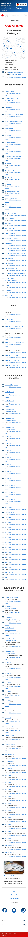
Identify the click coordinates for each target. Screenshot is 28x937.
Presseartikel (9, 876)
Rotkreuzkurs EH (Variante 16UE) (14, 326)
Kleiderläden (8, 517)
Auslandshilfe (8, 107)
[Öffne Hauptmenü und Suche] (25, 15)
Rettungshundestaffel (11, 268)
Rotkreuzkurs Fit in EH (11, 365)
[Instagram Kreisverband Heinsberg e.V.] (23, 910)
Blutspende (8, 135)
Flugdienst (8, 184)
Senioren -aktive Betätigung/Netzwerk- (11, 279)
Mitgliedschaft (9, 243)
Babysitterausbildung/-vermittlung (14, 114)
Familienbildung (9, 170)
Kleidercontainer (9, 512)
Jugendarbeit (8, 223)
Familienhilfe (8, 177)
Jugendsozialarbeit (10, 228)
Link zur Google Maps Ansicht (17, 77)
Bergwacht (8, 436)
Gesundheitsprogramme (12, 198)
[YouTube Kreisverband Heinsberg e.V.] (14, 910)
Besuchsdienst (9, 128)
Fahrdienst (8, 163)
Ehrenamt (7, 149)
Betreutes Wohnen (10, 485)
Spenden (7, 285)
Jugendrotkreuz (9, 507)
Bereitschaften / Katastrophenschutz (10, 393)
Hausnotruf (8, 205)
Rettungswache (9, 573)
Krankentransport (10, 233)
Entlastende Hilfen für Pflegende (14, 156)
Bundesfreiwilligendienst (12, 142)
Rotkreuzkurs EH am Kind (12, 355)
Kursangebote (9, 319)
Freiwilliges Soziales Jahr (12, 191)
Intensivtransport (9, 218)
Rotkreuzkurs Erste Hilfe (12, 360)
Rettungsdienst (9, 258)
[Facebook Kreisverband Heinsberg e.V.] (4, 910)
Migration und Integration (12, 238)
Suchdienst (8, 290)
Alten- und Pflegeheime (11, 385)
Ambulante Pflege (10, 91)
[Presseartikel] (14, 867)
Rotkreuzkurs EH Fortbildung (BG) (14, 342)
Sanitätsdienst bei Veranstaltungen (15, 273)
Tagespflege (8, 295)
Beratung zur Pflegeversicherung (14, 121)
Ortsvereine (8, 522)
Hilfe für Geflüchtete (10, 213)
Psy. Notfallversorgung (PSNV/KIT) (15, 248)
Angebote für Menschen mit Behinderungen (12, 99)
